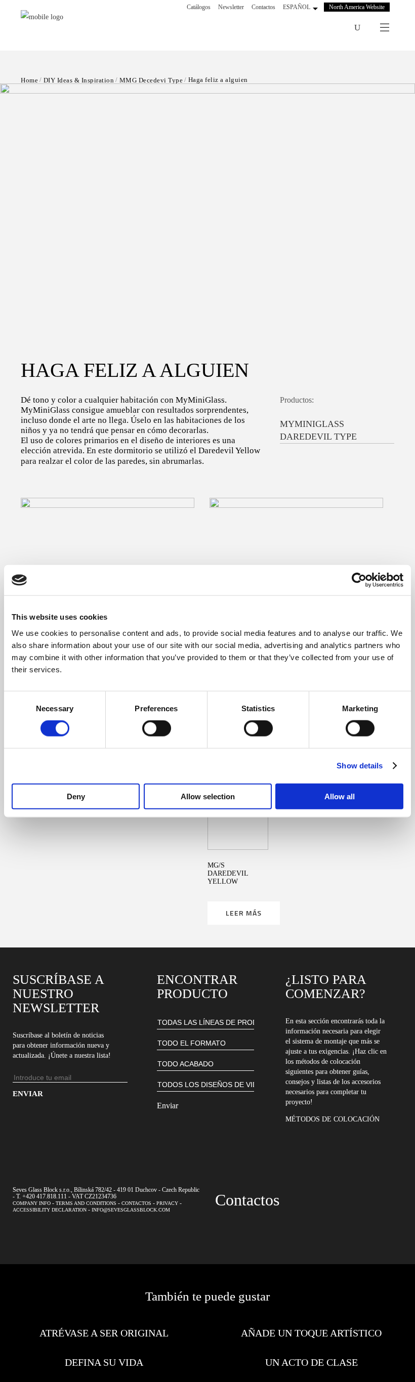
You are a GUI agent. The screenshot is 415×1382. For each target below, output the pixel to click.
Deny (76, 796)
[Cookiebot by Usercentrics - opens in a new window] (359, 580)
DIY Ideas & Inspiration (79, 80)
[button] (207, 200)
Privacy (167, 1203)
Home (29, 80)
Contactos (263, 7)
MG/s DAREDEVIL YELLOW (228, 873)
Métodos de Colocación (332, 1119)
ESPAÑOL (296, 7)
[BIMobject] (334, 27)
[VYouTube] (321, 27)
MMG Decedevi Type (151, 80)
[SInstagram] (308, 27)
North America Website (357, 7)
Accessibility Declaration (50, 1210)
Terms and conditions (86, 1203)
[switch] (156, 728)
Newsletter (231, 7)
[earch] (357, 27)
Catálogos (199, 7)
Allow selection (208, 796)
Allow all (339, 796)
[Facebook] (294, 27)
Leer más (244, 913)
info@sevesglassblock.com (131, 1210)
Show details (360, 765)
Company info (32, 1203)
